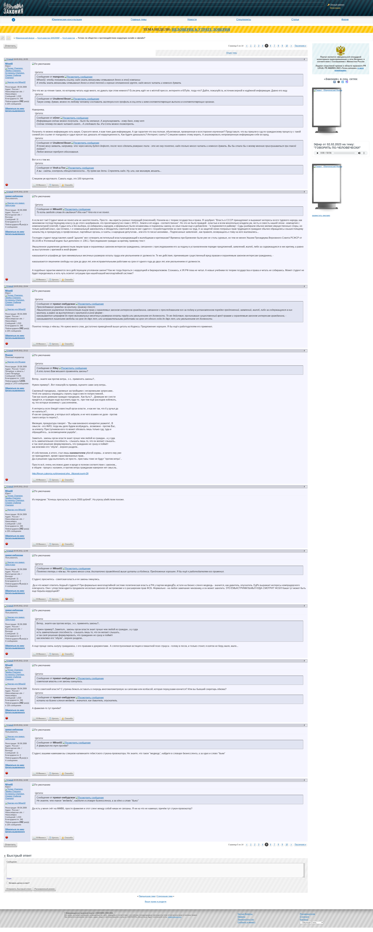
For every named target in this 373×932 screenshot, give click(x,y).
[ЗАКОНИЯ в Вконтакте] (334, 82)
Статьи (295, 19)
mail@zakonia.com (174, 917)
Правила (241, 917)
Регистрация (335, 8)
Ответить (10, 46)
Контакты (304, 919)
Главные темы (139, 19)
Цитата (55, 185)
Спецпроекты (243, 19)
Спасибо (69, 185)
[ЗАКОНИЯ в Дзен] (338, 82)
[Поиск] (2, 38)
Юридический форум (25, 38)
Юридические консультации (67, 19)
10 (287, 46)
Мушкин (9, 355)
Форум (345, 19)
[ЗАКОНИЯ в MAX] (347, 82)
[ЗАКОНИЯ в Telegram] (343, 82)
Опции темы (231, 53)
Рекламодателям (307, 914)
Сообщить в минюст (246, 922)
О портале (304, 917)
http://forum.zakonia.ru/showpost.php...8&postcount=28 (60, 473)
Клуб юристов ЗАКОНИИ (48, 38)
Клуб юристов (69, 38)
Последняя (300, 46)
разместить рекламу (321, 215)
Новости (192, 19)
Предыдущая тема (147, 896)
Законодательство (246, 919)
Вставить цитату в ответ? (19, 883)
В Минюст (41, 185)
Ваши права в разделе (155, 901)
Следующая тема (165, 896)
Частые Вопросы (245, 914)
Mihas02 (9, 64)
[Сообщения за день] (8, 38)
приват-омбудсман (14, 196)
